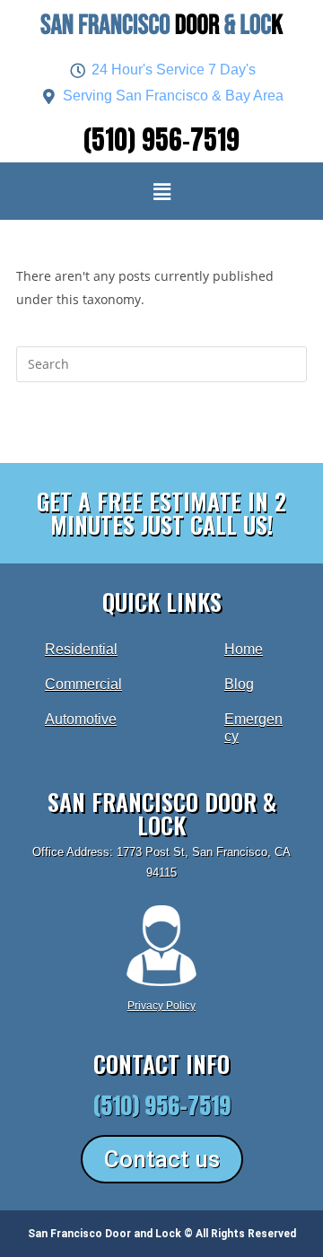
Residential (81, 649)
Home (243, 649)
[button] (161, 191)
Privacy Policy (161, 1005)
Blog (239, 684)
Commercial (83, 684)
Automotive (81, 719)
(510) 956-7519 (161, 140)
